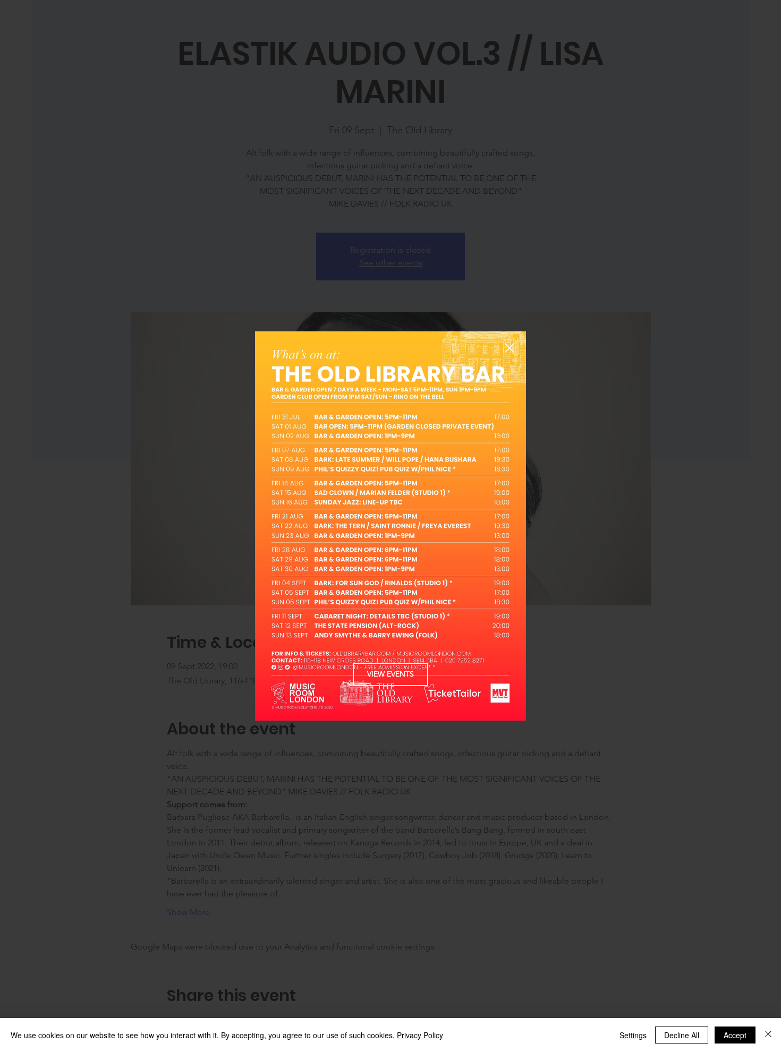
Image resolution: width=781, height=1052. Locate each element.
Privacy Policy (420, 1035)
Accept (735, 1035)
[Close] (768, 1035)
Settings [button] (633, 1035)
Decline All (681, 1035)
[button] (509, 348)
